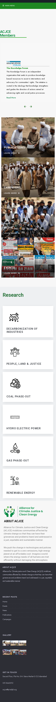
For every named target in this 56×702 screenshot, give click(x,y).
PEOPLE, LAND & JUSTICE (24, 363)
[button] (25, 106)
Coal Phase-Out (19, 396)
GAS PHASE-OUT (18, 460)
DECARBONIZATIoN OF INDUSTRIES (22, 330)
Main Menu (10, 5)
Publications (7, 615)
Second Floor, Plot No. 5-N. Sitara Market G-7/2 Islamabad (25, 676)
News (5, 610)
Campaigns (7, 619)
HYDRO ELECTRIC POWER (24, 428)
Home (5, 601)
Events (5, 606)
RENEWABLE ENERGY (21, 492)
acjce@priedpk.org (10, 689)
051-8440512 (8, 683)
